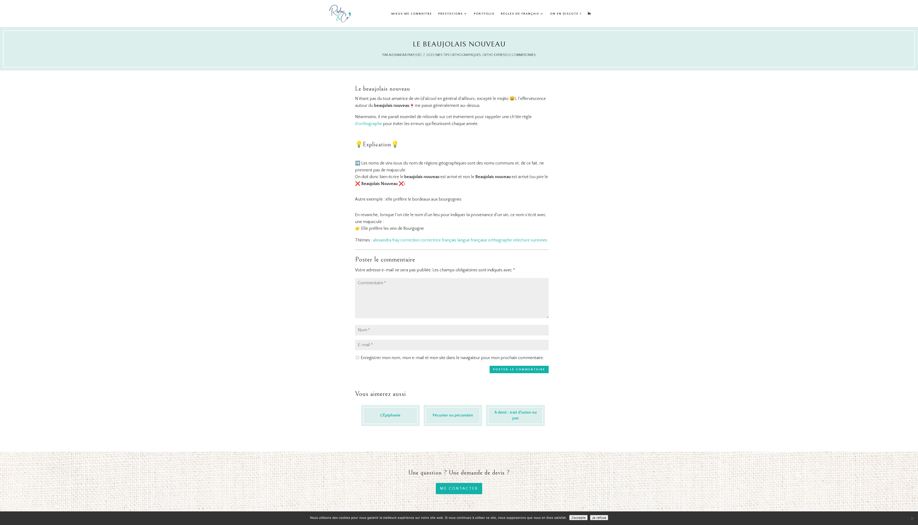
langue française (472, 240)
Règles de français (520, 13)
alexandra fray (386, 240)
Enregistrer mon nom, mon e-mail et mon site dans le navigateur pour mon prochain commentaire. (452, 357)
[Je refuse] (912, 518)
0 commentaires (522, 55)
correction (410, 240)
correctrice (431, 240)
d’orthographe (368, 123)
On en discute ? (566, 13)
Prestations (450, 13)
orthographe (500, 240)
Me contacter (459, 488)
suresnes (539, 240)
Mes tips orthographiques (458, 55)
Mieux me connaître (411, 13)
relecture (521, 240)
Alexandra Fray (401, 55)
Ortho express (494, 55)
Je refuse (599, 518)
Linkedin (589, 19)
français (449, 240)
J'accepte (578, 518)
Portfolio (484, 13)
